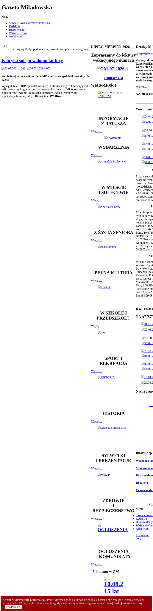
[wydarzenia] (113, 137)
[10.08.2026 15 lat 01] (113, 590)
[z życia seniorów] (113, 215)
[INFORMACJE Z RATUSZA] (113, 101)
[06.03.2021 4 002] (39, 68)
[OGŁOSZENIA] (113, 534)
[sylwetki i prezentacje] (113, 437)
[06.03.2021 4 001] (14, 68)
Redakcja (142, 482)
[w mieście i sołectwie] (113, 170)
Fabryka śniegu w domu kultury (32, 60)
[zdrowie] (113, 483)
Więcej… (96, 131)
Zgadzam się (13, 607)
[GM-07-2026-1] (113, 68)
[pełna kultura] (113, 256)
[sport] (113, 341)
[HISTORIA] (113, 391)
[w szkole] (113, 296)
